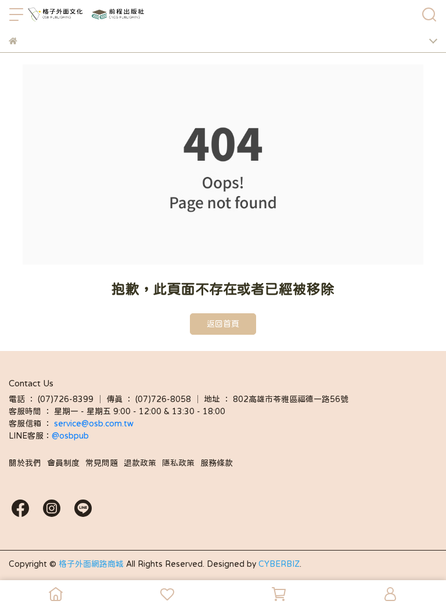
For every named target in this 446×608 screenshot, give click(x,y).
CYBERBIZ (279, 564)
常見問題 (101, 463)
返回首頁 (223, 323)
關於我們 (25, 463)
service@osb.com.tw (95, 423)
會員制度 (63, 463)
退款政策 (140, 463)
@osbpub (70, 435)
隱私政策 (178, 463)
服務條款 (216, 463)
